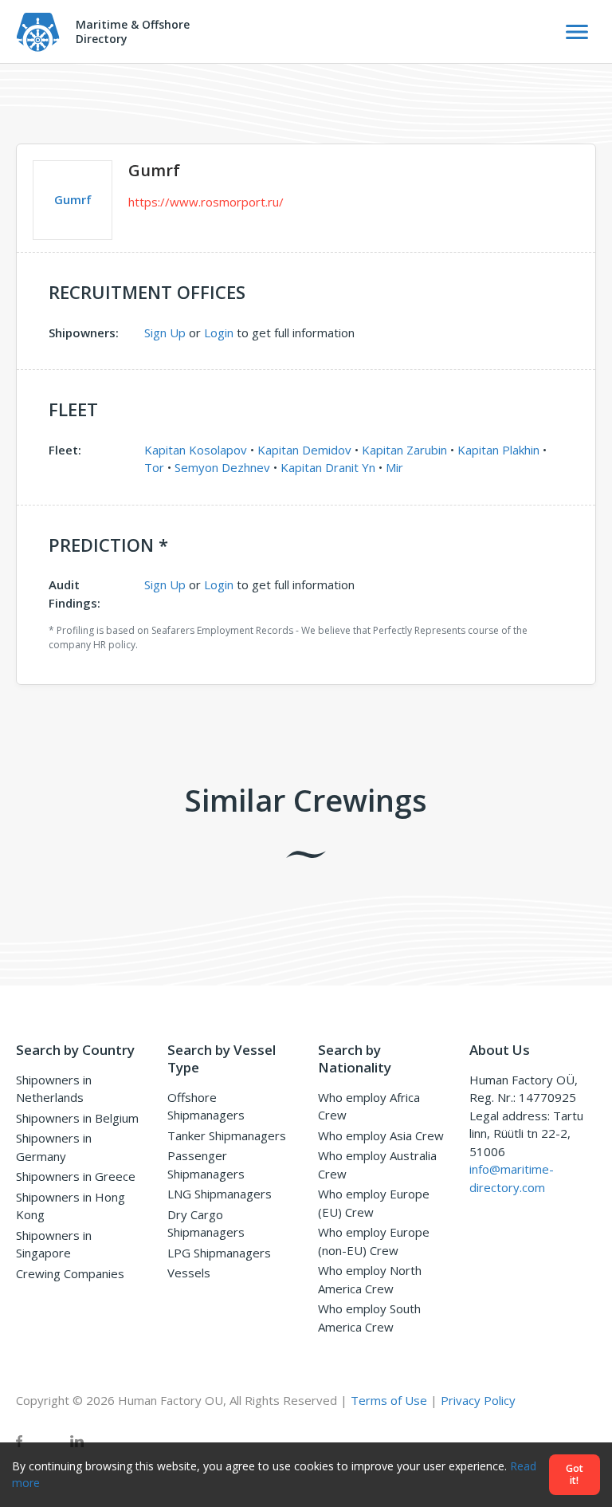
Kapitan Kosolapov (195, 450)
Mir (394, 467)
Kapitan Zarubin (404, 450)
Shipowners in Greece (75, 1176)
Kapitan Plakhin (498, 450)
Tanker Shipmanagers (226, 1135)
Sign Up (165, 332)
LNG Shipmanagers (219, 1194)
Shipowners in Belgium (77, 1118)
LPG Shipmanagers (219, 1253)
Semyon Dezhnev (222, 467)
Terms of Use (389, 1400)
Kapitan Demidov (304, 450)
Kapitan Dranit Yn (327, 467)
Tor (154, 467)
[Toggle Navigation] (577, 32)
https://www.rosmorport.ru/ (206, 202)
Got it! (574, 1475)
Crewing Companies (70, 1273)
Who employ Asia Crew (381, 1135)
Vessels (188, 1273)
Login (218, 332)
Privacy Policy (478, 1400)
